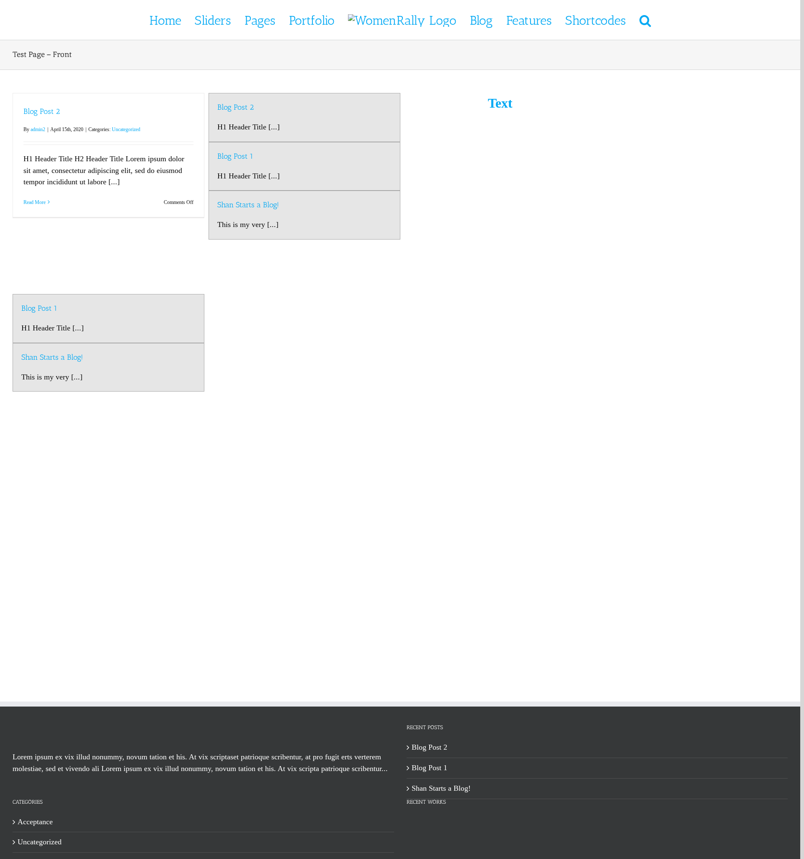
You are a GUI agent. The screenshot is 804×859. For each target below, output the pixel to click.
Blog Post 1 (39, 308)
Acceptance (35, 822)
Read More (34, 202)
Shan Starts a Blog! (52, 357)
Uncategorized (126, 129)
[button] (628, 20)
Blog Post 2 (41, 111)
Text (500, 103)
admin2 (38, 129)
